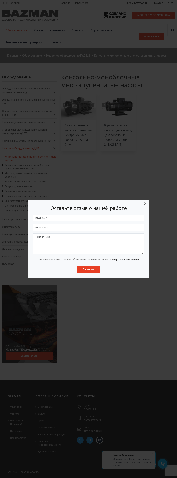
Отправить (88, 269)
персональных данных (126, 259)
